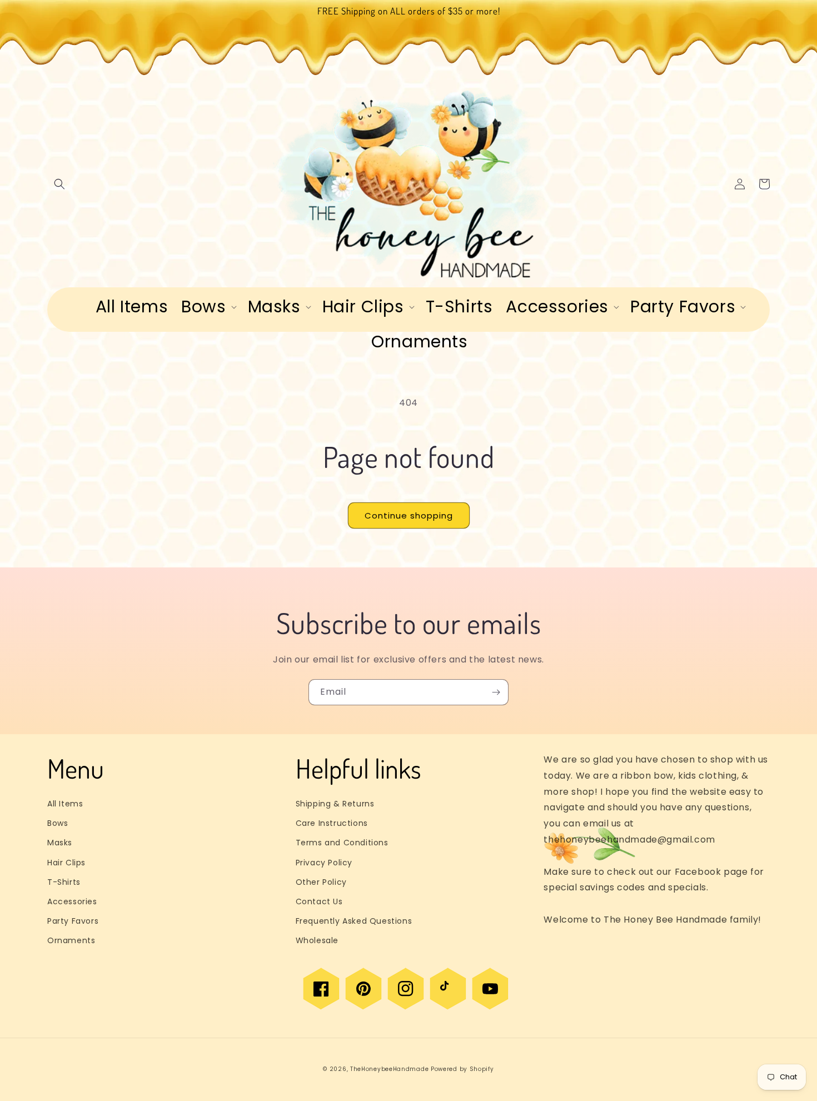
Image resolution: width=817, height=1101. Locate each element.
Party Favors (72, 920)
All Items (65, 803)
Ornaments (71, 940)
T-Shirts (64, 882)
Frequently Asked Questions (354, 920)
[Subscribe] (496, 692)
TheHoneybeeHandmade (389, 1069)
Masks (59, 842)
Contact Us (319, 901)
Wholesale (317, 940)
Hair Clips (66, 862)
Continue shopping (409, 515)
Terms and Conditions (342, 842)
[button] (59, 184)
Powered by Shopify (462, 1069)
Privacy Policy (324, 862)
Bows (57, 823)
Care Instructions (332, 823)
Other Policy (321, 882)
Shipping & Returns (335, 803)
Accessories (72, 901)
